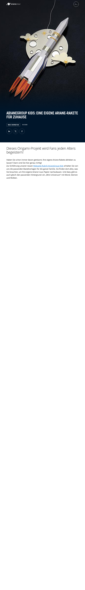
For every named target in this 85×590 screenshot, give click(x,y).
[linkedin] (9, 131)
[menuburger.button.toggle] (76, 4)
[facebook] (22, 131)
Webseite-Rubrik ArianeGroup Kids (48, 166)
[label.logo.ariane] (13, 5)
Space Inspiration (13, 125)
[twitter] (15, 131)
